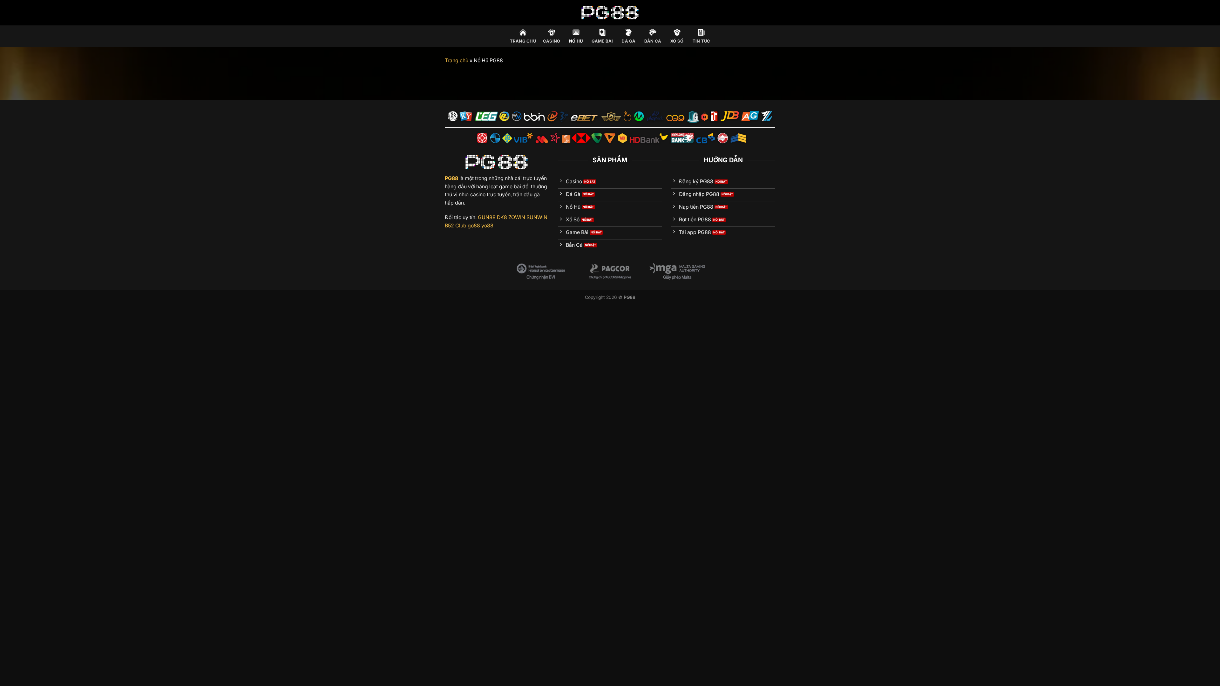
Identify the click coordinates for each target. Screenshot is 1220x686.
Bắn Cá (652, 41)
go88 (474, 225)
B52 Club (455, 225)
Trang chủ (523, 41)
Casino (551, 41)
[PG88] (610, 12)
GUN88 (487, 217)
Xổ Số (676, 41)
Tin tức (701, 41)
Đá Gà (628, 41)
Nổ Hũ (576, 41)
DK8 (502, 217)
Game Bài (602, 41)
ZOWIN (516, 217)
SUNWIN (536, 217)
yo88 (487, 225)
